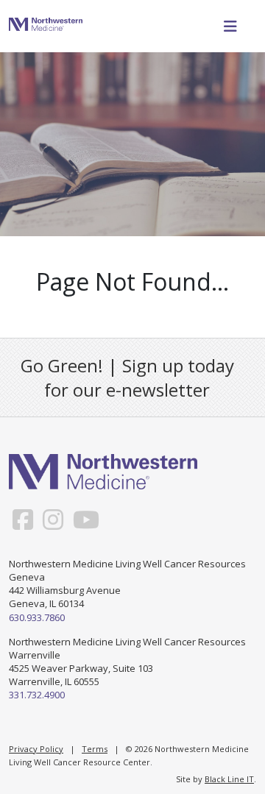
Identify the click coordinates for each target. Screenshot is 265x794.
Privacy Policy (36, 748)
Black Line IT (229, 778)
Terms (94, 748)
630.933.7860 (37, 617)
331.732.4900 (37, 694)
